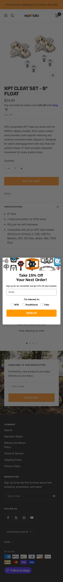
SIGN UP (31, 313)
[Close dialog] (57, 261)
